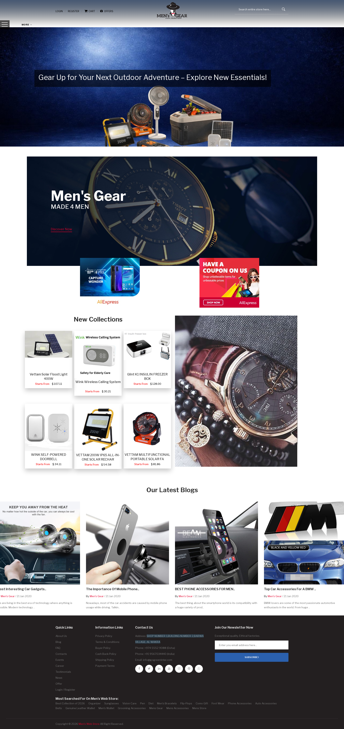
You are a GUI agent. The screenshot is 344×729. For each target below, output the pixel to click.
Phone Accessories (240, 703)
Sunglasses (111, 703)
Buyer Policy (102, 647)
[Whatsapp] (199, 669)
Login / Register (65, 689)
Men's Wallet (106, 708)
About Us (61, 636)
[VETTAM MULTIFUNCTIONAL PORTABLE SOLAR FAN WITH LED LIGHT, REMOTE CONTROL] (147, 427)
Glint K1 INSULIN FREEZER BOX (147, 376)
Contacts (61, 653)
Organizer (94, 703)
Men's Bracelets (167, 703)
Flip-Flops (186, 703)
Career (60, 665)
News (59, 677)
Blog (58, 641)
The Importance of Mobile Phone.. (112, 589)
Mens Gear (156, 708)
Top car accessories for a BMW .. (290, 589)
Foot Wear (218, 703)
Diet (151, 703)
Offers (108, 11)
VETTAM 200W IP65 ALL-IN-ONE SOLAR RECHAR (98, 457)
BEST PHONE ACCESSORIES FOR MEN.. (205, 589)
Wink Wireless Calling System (98, 382)
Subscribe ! (252, 657)
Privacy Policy (103, 636)
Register (73, 11)
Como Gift (202, 703)
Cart (91, 11)
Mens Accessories (177, 708)
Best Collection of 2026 (70, 703)
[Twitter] (149, 669)
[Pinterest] (189, 669)
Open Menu (5, 24)
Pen (142, 703)
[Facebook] (139, 669)
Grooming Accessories (132, 708)
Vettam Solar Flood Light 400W (48, 376)
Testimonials (63, 671)
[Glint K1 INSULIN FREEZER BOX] (147, 345)
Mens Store (199, 708)
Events (60, 659)
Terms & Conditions (107, 641)
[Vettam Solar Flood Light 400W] (48, 344)
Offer (59, 683)
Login (59, 11)
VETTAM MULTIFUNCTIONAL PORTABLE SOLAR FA (147, 457)
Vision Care (129, 703)
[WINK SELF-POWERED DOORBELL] (48, 427)
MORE (26, 24)
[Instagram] (179, 669)
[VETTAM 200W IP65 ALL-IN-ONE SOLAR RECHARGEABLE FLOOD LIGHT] (98, 427)
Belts (59, 708)
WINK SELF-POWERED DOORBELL (48, 457)
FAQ (58, 647)
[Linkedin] (159, 669)
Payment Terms (105, 665)
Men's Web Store (89, 723)
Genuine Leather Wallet (80, 708)
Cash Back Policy (105, 653)
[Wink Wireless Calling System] (98, 354)
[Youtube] (169, 669)
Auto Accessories (266, 703)
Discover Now (61, 229)
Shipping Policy (104, 659)
